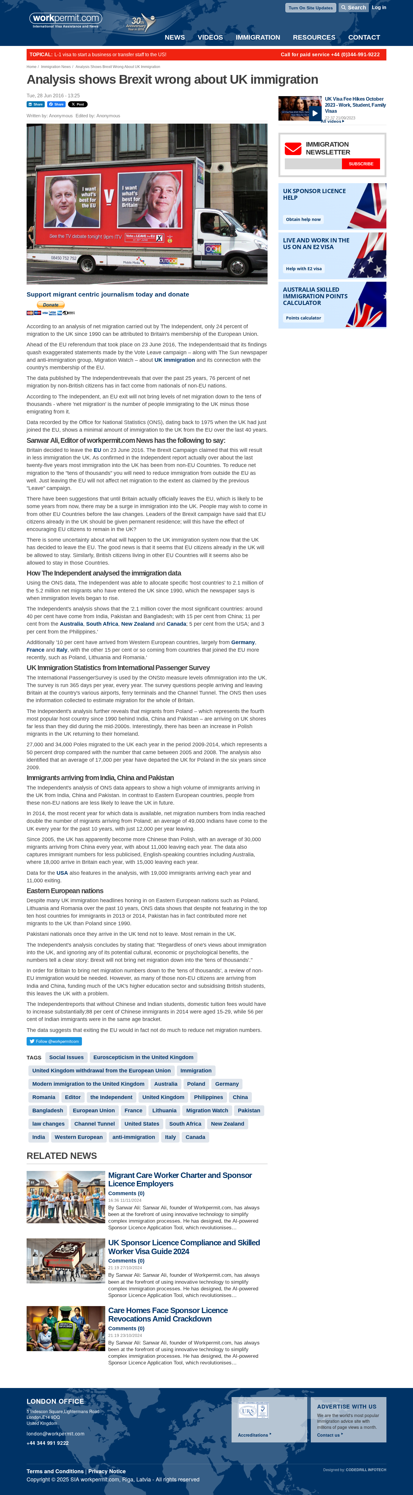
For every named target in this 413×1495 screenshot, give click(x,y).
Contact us (328, 1435)
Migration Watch (207, 1110)
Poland (196, 1084)
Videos (210, 37)
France (35, 650)
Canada (176, 624)
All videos (331, 121)
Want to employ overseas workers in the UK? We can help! (117, 54)
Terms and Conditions (55, 1471)
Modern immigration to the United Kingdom (88, 1084)
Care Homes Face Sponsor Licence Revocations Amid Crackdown (168, 1314)
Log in (379, 7)
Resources (314, 37)
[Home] (66, 21)
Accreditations (253, 1435)
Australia (71, 624)
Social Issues (66, 1057)
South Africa (102, 624)
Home (32, 67)
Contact (364, 37)
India (38, 1137)
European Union (94, 1110)
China (240, 1097)
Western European (79, 1137)
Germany (243, 642)
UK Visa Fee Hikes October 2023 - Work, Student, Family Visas (355, 105)
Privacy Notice (107, 1471)
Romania (43, 1097)
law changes (48, 1124)
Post (80, 104)
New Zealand (137, 624)
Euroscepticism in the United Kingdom (143, 1057)
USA (62, 873)
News (175, 37)
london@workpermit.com (56, 1433)
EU (97, 450)
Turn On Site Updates (311, 7)
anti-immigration (133, 1137)
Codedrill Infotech (366, 1469)
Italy (62, 650)
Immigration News (56, 67)
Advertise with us (347, 1406)
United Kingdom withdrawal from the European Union (101, 1071)
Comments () (126, 1193)
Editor (73, 1097)
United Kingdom (163, 1097)
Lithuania (164, 1110)
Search (357, 8)
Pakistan (249, 1110)
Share (38, 104)
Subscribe (361, 163)
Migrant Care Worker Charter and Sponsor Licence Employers (180, 1179)
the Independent (111, 1097)
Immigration (258, 37)
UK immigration (174, 360)
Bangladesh (47, 1110)
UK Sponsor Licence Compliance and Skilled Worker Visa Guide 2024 (184, 1247)
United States (142, 1124)
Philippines (208, 1097)
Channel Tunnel (94, 1124)
